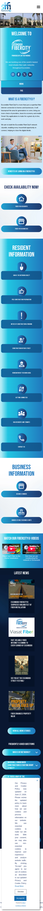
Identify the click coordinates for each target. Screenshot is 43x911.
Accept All (20, 898)
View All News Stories (21, 730)
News (21, 84)
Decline (21, 892)
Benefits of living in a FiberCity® (21, 171)
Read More (21, 613)
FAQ (21, 90)
